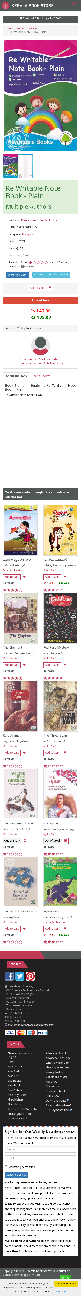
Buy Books (14, 1081)
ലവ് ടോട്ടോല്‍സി (54, 741)
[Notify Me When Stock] (25, 841)
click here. (42, 1225)
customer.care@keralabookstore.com (30, 1025)
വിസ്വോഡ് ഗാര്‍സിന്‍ (16, 829)
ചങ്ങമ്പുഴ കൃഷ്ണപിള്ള (58, 829)
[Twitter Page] (20, 980)
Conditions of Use (57, 1077)
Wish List (13, 1076)
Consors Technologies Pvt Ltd (21, 1275)
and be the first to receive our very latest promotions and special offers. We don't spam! (40, 1137)
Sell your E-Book (18, 1118)
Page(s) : (16, 248)
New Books (15, 1085)
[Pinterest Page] (31, 980)
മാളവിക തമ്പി (52, 653)
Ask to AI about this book (50, 274)
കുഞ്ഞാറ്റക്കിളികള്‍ (17, 560)
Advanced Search (56, 1053)
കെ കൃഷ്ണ (11, 917)
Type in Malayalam (57, 1105)
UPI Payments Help (58, 1110)
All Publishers (16, 1100)
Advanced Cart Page (58, 1058)
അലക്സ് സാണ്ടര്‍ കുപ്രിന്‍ (20, 653)
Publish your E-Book (20, 1114)
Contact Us (53, 1086)
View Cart (13, 1071)
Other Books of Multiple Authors (40, 359)
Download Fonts (56, 1100)
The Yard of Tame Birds (20, 911)
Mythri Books (10, 658)
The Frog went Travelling (21, 823)
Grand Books (50, 570)
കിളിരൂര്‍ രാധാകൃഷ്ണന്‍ (59, 565)
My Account (15, 1066)
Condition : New (18, 255)
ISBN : (23, 227)
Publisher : (33, 220)
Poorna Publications (14, 570)
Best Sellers (15, 1090)
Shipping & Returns (57, 1067)
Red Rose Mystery (56, 648)
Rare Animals (12, 736)
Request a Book (56, 1091)
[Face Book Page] (10, 980)
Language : (22, 234)
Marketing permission (21, 1167)
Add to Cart (37, 288)
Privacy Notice (54, 1072)
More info (60, 1291)
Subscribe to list (16, 1175)
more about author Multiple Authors (40, 363)
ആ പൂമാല (51, 823)
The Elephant (12, 648)
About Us (51, 1082)
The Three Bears (55, 736)
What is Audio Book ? (59, 1063)
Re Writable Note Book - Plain (33, 192)
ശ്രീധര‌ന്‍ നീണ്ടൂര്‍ (14, 565)
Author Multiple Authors (23, 329)
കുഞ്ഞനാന (52, 911)
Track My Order (17, 1095)
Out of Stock (12, 840)
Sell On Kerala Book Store (23, 1109)
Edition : (17, 241)
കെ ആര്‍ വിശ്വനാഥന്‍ (57, 917)
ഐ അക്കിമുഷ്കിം (15, 741)
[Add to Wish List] (50, 288)
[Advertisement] (40, 440)
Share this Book (17, 275)
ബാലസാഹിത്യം (27, 28)
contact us (60, 1214)
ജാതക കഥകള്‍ (55, 560)
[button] (40, 19)
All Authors (14, 1104)
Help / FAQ (52, 1096)
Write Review (42, 376)
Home (9, 28)
